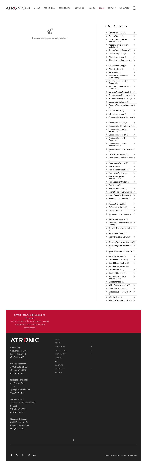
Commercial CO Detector (119, 126)
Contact (112, 8)
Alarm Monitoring (116, 66)
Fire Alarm (113, 166)
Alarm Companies (116, 53)
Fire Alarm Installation (118, 170)
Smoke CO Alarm (116, 273)
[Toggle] (135, 33)
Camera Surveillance (117, 102)
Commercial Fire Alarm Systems (119, 130)
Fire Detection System (118, 182)
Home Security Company (119, 192)
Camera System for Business (121, 105)
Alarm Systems (115, 69)
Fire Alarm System (116, 173)
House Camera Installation (120, 198)
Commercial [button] (64, 8)
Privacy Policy (132, 455)
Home (27, 8)
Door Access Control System (121, 158)
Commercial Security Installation (117, 144)
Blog (101, 8)
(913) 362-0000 (17, 357)
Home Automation (116, 188)
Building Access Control (119, 92)
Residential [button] (49, 8)
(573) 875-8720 (17, 429)
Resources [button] (124, 8)
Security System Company (120, 237)
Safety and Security (117, 219)
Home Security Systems (119, 195)
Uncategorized (115, 282)
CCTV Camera (115, 111)
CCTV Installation (116, 114)
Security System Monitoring (120, 251)
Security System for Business (121, 242)
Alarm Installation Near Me (120, 60)
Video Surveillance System (120, 292)
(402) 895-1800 (17, 373)
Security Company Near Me (120, 228)
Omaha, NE (114, 210)
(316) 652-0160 (17, 412)
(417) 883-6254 (17, 393)
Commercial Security (117, 135)
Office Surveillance (117, 207)
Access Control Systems (119, 50)
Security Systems (116, 256)
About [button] (37, 8)
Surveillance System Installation (117, 277)
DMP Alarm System (117, 154)
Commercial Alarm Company (121, 117)
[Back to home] (15, 8)
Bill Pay (135, 8)
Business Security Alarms (119, 98)
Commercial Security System (121, 149)
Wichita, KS (114, 297)
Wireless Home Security (119, 300)
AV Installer (114, 72)
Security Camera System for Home (120, 224)
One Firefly (116, 455)
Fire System (114, 185)
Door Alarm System (117, 163)
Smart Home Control (117, 263)
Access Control (115, 36)
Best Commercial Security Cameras (120, 87)
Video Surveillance (116, 288)
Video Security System (118, 285)
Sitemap (123, 455)
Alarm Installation (116, 57)
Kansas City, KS (115, 204)
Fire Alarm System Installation (116, 177)
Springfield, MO (115, 33)
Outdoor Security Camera (120, 214)
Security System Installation (120, 245)
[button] (73, 440)
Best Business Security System (118, 82)
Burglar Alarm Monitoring (120, 95)
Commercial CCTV (117, 123)
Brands (92, 8)
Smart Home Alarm (117, 260)
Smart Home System (117, 266)
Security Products (116, 233)
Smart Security (115, 270)
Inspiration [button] (79, 8)
